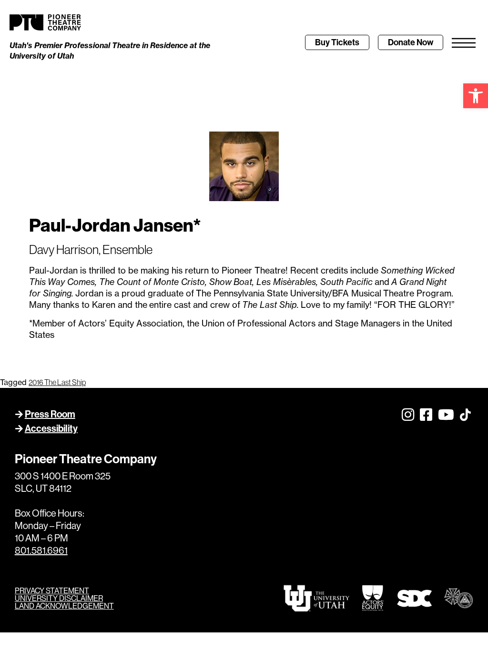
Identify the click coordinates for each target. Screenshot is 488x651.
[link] (475, 95)
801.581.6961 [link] (41, 550)
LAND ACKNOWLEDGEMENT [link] (64, 605)
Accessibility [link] (51, 428)
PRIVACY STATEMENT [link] (52, 590)
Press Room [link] (50, 414)
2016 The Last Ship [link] (57, 382)
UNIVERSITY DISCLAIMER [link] (59, 598)
